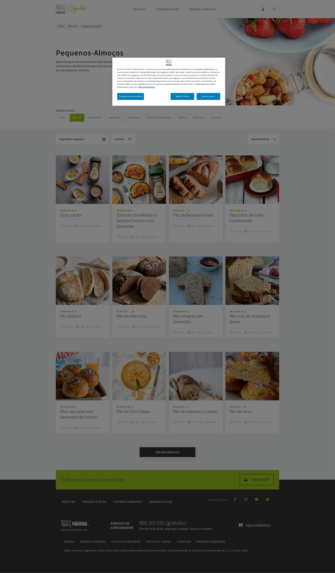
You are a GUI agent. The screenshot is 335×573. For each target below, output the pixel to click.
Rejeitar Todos (182, 96)
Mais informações (146, 87)
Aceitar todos (208, 96)
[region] (168, 81)
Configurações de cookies (130, 96)
